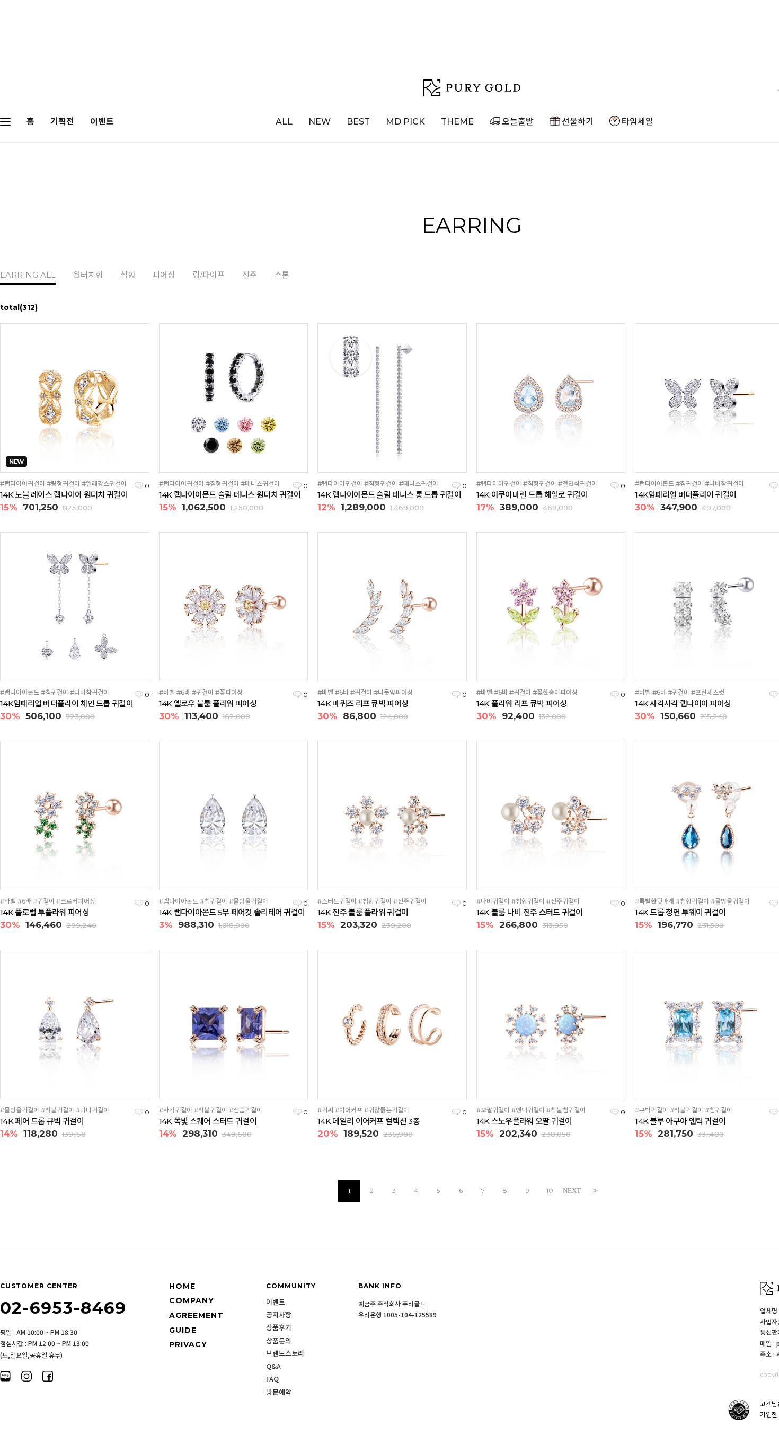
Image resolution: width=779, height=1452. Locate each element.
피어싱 (164, 275)
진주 (249, 275)
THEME (457, 122)
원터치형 (88, 275)
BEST (358, 122)
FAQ (272, 1379)
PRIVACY (188, 1344)
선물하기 (578, 122)
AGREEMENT (196, 1315)
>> (594, 1190)
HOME (182, 1286)
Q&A (273, 1366)
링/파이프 (208, 275)
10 (549, 1190)
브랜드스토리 (285, 1353)
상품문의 (278, 1340)
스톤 (282, 275)
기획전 (62, 122)
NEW (319, 122)
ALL (284, 122)
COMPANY (191, 1301)
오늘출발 (518, 122)
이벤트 (102, 122)
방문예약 (278, 1392)
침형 (127, 275)
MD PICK (405, 122)
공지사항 (278, 1315)
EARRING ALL (28, 275)
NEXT (572, 1190)
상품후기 (278, 1327)
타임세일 (637, 122)
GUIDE (183, 1330)
